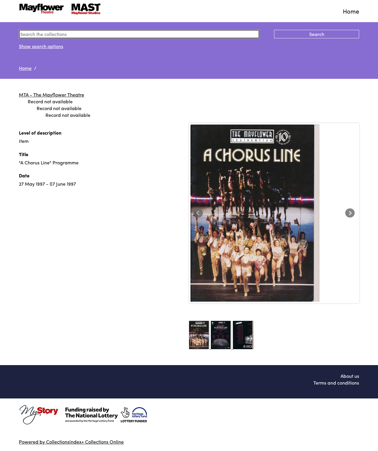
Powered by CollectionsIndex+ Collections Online (71, 441)
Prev (198, 213)
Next (350, 213)
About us (349, 375)
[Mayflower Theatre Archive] (62, 11)
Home (351, 11)
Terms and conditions (336, 382)
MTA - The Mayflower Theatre (51, 94)
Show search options (41, 46)
